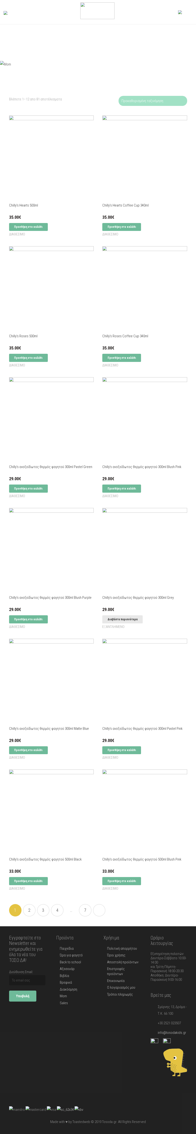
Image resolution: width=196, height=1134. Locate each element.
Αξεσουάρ (67, 969)
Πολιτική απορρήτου (122, 948)
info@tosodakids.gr (172, 1032)
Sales (64, 1003)
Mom (63, 996)
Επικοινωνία (116, 981)
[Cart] (187, 12)
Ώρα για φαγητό (71, 955)
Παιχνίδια (67, 948)
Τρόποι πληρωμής (120, 994)
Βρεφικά (66, 982)
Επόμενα (99, 910)
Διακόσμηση (68, 989)
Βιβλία (64, 976)
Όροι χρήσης (116, 955)
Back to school (70, 962)
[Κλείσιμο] (24, 12)
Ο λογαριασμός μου (121, 987)
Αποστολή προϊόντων (122, 962)
